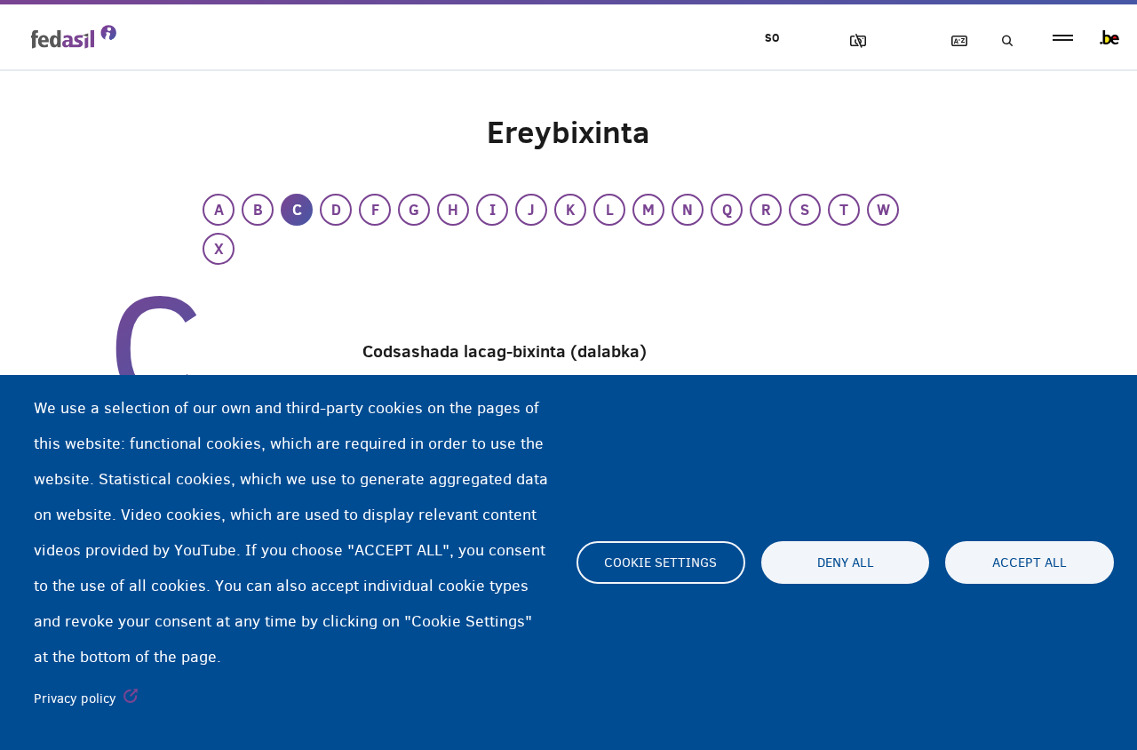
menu (1063, 37)
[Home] (73, 36)
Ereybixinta (951, 41)
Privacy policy (75, 698)
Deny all (845, 562)
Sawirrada (850, 41)
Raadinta (1002, 41)
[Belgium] (1109, 37)
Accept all (1029, 562)
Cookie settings (660, 562)
